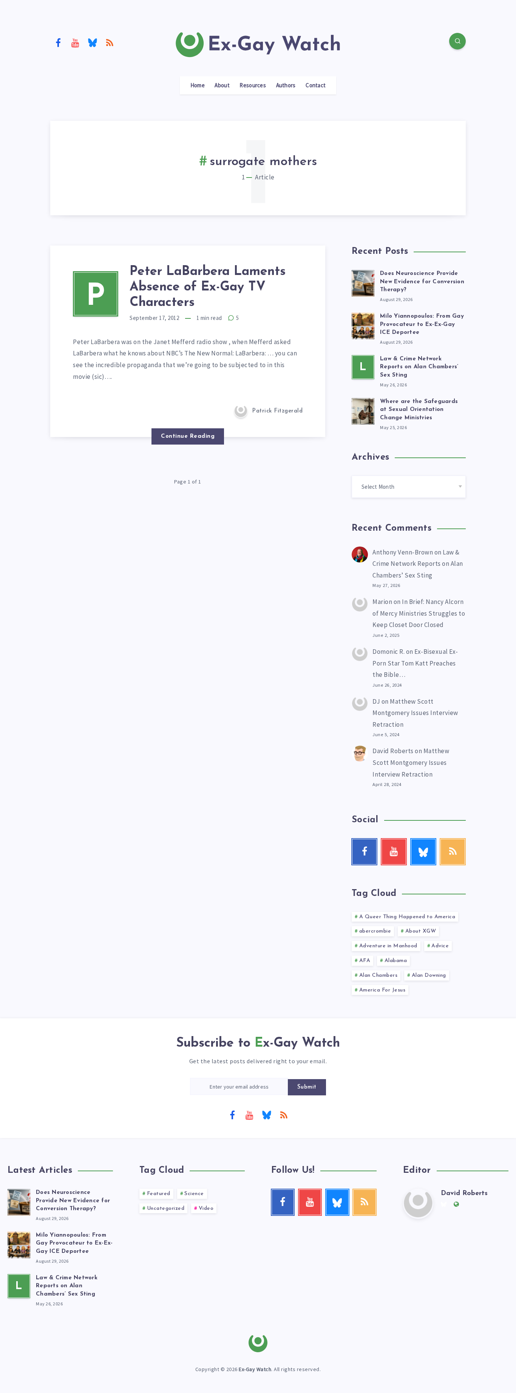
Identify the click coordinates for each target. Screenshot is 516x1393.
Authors (286, 85)
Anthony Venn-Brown (402, 552)
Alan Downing (429, 975)
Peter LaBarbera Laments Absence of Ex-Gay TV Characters (208, 287)
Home (197, 85)
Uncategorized (166, 1208)
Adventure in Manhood (388, 946)
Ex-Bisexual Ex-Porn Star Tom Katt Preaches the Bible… (415, 663)
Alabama (396, 961)
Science (194, 1194)
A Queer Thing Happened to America (407, 917)
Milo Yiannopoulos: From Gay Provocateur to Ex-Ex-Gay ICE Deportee (422, 325)
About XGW (420, 931)
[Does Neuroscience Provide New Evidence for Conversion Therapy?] (363, 282)
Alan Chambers (378, 975)
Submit (307, 1087)
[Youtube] (75, 42)
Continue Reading (188, 436)
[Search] (457, 41)
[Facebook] (58, 42)
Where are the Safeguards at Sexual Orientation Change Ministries (419, 410)
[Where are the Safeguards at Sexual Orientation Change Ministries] (363, 410)
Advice (440, 946)
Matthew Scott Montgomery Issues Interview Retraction (415, 713)
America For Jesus (382, 990)
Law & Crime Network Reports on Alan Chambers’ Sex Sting (419, 367)
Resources (252, 85)
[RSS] (110, 42)
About (222, 85)
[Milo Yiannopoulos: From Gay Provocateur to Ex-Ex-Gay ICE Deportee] (363, 325)
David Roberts (393, 751)
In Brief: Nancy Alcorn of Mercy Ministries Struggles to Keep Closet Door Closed (418, 613)
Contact (316, 85)
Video (206, 1208)
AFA (365, 961)
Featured (158, 1194)
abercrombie (375, 931)
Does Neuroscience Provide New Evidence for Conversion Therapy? (422, 282)
